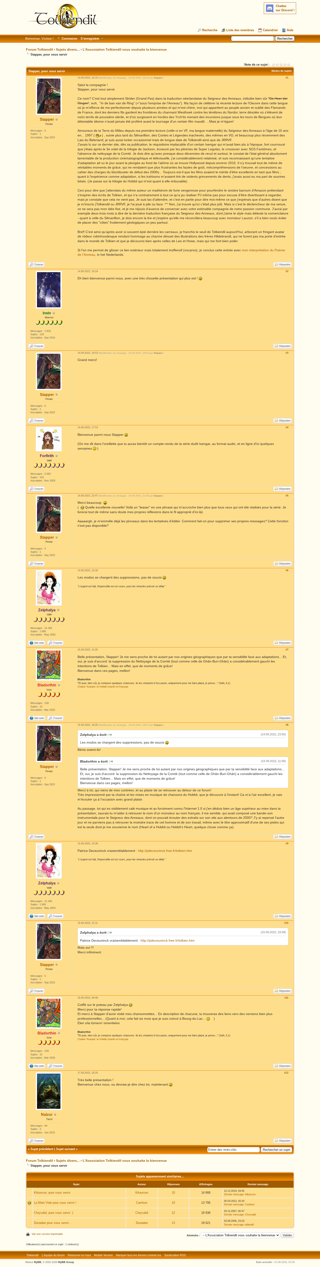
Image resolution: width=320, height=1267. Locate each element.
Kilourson (141, 1192)
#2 (287, 271)
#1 (287, 77)
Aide (290, 30)
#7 (287, 649)
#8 (287, 724)
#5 (287, 495)
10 (173, 1192)
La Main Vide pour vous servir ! (55, 1202)
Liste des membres (240, 30)
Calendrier (270, 30)
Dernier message (234, 1194)
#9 (287, 843)
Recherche (209, 30)
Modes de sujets (282, 70)
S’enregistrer (90, 38)
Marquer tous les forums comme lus (138, 1255)
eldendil (249, 1224)
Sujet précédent (41, 1149)
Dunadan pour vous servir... (52, 1223)
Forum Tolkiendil (39, 49)
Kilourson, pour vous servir (52, 1192)
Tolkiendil (32, 1255)
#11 (286, 997)
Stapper (47, 119)
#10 (286, 922)
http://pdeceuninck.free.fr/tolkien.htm (165, 851)
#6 (287, 570)
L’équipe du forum (53, 1255)
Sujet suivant (65, 1149)
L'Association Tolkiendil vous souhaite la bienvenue (125, 49)
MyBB (37, 1262)
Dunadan (142, 1223)
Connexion (69, 38)
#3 (287, 352)
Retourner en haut (79, 1255)
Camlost (141, 1202)
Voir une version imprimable (47, 1234)
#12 (286, 1072)
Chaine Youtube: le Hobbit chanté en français (103, 686)
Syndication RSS (175, 1255)
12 (173, 1212)
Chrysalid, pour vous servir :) (53, 1212)
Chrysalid (141, 1212)
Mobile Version (103, 1255)
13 (173, 1223)
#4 (287, 427)
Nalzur (46, 1115)
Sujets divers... (68, 49)
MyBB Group (66, 1262)
